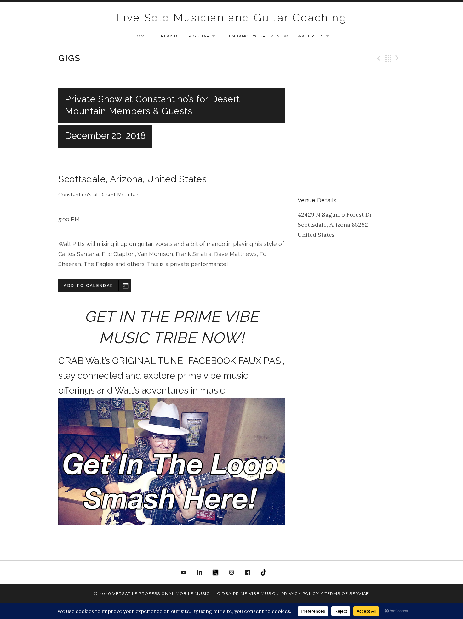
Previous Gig (378, 58)
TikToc (263, 572)
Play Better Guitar (191, 36)
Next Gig (398, 58)
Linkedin (199, 572)
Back (388, 58)
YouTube (184, 572)
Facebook (247, 572)
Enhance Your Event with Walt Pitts (282, 36)
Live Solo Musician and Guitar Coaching (231, 17)
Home (140, 36)
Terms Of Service (347, 593)
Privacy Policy (300, 593)
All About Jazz (279, 572)
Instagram (231, 572)
